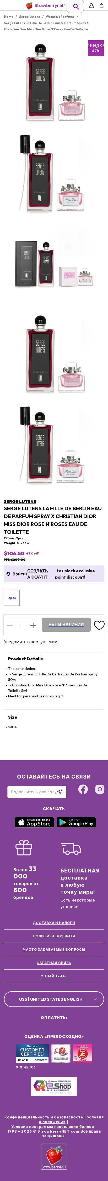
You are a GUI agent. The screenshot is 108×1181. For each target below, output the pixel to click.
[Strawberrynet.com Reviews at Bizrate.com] (32, 1061)
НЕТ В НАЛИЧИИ (66, 624)
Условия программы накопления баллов (52, 1126)
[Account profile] (91, 5)
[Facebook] (83, 790)
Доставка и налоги (54, 923)
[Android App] (76, 826)
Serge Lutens (20, 501)
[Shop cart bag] (101, 5)
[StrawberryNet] (44, 5)
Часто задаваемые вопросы (54, 949)
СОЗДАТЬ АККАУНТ (37, 574)
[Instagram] (100, 790)
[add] (33, 625)
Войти (19, 573)
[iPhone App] (34, 826)
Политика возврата (54, 936)
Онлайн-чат (54, 976)
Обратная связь (54, 963)
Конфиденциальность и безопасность (43, 1117)
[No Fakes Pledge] (82, 1059)
